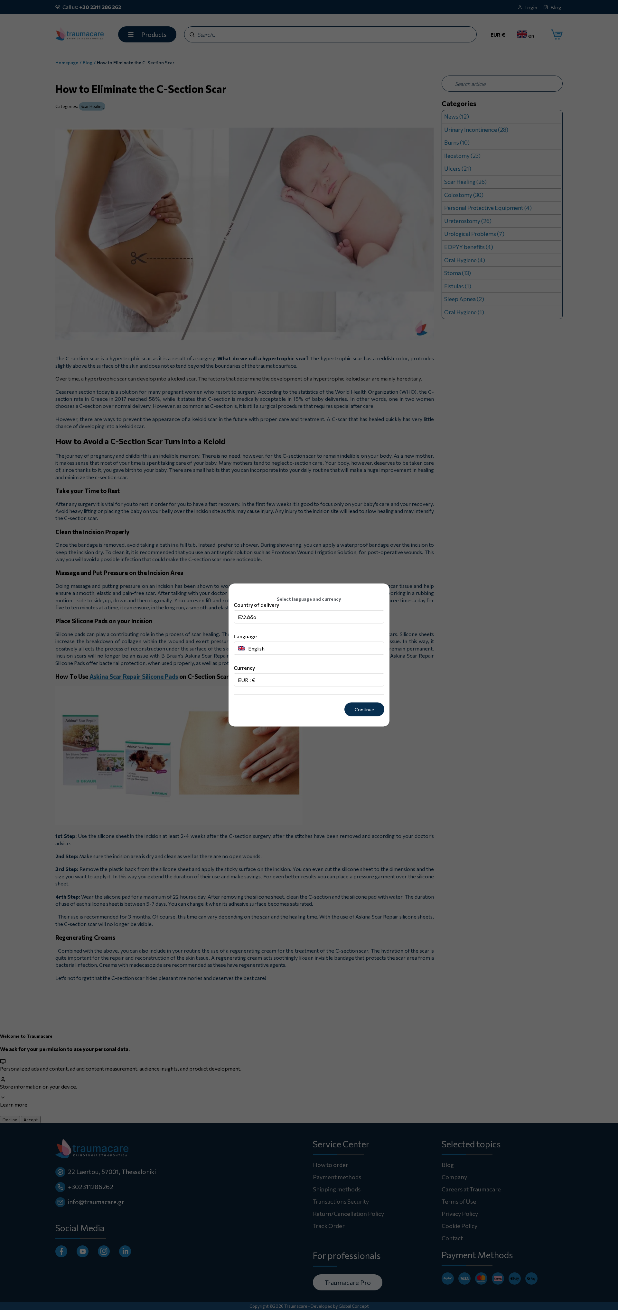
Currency (244, 668)
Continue (364, 709)
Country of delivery (256, 605)
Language (245, 636)
